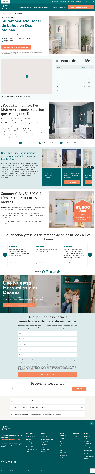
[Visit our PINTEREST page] (58, 271)
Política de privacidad (87, 447)
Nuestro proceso (62, 447)
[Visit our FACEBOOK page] (43, 271)
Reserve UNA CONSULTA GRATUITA (81, 7)
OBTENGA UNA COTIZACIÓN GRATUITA (16, 47)
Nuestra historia (62, 442)
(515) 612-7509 (8, 41)
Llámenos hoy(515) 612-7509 (78, 1)
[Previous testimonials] (5, 255)
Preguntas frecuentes (47, 442)
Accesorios (29, 446)
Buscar (79, 389)
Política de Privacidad (42, 364)
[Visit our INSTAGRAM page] (47, 271)
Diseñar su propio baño (34, 7)
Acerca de (22, 7)
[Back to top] (92, 423)
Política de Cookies (52, 364)
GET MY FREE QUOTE (47, 374)
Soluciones (45, 7)
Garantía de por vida (63, 456)
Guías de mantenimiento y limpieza (46, 449)
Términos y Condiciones (87, 442)
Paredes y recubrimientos (30, 443)
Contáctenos (72, 367)
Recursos (62, 7)
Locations (10, 13)
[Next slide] (92, 35)
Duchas (28, 439)
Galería (75, 436)
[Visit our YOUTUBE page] (51, 271)
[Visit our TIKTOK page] (54, 271)
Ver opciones (72, 182)
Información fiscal (89, 453)
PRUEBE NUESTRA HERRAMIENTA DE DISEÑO (19, 305)
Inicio (4, 13)
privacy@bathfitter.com (29, 369)
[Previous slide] (51, 35)
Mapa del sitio (88, 450)
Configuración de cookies (89, 457)
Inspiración (54, 7)
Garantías (44, 444)
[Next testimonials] (90, 255)
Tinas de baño (30, 436)
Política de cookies (87, 437)
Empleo (62, 438)
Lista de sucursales (63, 451)
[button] (31, 446)
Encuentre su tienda (47, 439)
